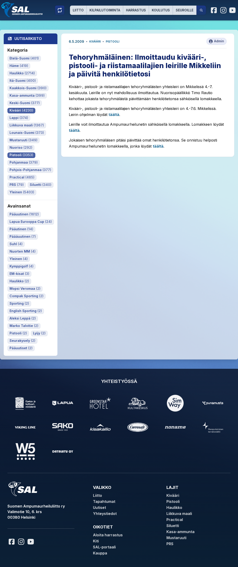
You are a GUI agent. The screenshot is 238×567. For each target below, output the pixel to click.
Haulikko (174, 507)
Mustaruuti (176, 537)
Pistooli (112, 41)
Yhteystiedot (105, 513)
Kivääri (95, 41)
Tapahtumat (104, 501)
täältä (114, 114)
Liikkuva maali (179, 513)
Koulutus (161, 10)
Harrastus (136, 10)
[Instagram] (223, 10)
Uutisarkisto (28, 38)
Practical (174, 519)
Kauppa (100, 553)
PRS (169, 543)
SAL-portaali (104, 547)
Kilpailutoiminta (104, 10)
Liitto (78, 10)
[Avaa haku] (201, 10)
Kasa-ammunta (180, 531)
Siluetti (172, 525)
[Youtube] (233, 10)
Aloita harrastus (108, 535)
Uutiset (99, 507)
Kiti (96, 541)
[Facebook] (214, 10)
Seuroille (184, 10)
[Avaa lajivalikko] (59, 10)
